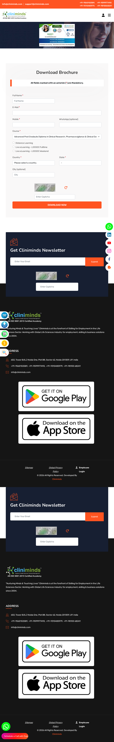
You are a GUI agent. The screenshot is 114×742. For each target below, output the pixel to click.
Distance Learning (24, 143)
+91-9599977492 (104, 3)
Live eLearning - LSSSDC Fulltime (31, 147)
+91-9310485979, (87, 6)
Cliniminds (57, 479)
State (62, 157)
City (19, 169)
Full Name (17, 95)
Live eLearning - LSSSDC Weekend (32, 151)
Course (16, 131)
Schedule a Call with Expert (16, 736)
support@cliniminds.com (37, 4)
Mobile (16, 119)
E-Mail (16, 107)
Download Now (57, 205)
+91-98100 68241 (72, 366)
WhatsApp (68, 119)
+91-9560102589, (87, 3)
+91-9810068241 (104, 6)
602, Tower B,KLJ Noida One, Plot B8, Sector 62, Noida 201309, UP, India (44, 360)
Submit (94, 262)
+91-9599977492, (37, 366)
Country (16, 157)
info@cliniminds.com (12, 4)
